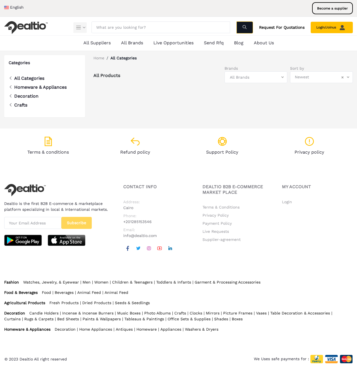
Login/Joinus (326, 27)
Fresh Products (64, 303)
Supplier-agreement (221, 239)
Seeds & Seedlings (132, 303)
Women (101, 282)
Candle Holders (44, 313)
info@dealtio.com (140, 235)
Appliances (170, 329)
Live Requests (215, 231)
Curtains (12, 319)
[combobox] (256, 77)
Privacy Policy (215, 215)
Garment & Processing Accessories (227, 282)
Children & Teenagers (132, 282)
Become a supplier (332, 8)
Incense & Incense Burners (88, 313)
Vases (261, 313)
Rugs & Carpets (39, 319)
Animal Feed (89, 292)
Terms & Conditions (221, 207)
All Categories (29, 78)
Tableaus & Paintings (144, 319)
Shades (221, 319)
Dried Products (96, 303)
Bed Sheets (68, 319)
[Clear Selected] (342, 77)
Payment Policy (217, 223)
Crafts (20, 105)
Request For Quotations (282, 27)
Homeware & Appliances (40, 87)
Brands (231, 68)
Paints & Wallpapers (102, 319)
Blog (238, 42)
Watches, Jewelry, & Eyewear (51, 282)
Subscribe (76, 223)
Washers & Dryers (201, 329)
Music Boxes (129, 313)
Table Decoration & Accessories (300, 313)
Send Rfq (214, 42)
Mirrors (212, 313)
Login (287, 202)
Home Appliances (95, 329)
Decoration (26, 96)
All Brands (132, 42)
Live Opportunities (173, 42)
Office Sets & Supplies (189, 319)
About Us (264, 42)
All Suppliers (97, 42)
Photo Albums (157, 313)
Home (98, 58)
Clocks (196, 313)
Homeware (146, 329)
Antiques (124, 329)
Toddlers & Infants (173, 282)
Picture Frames (237, 313)
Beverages (64, 292)
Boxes (237, 319)
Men (87, 282)
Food (46, 292)
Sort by (297, 68)
